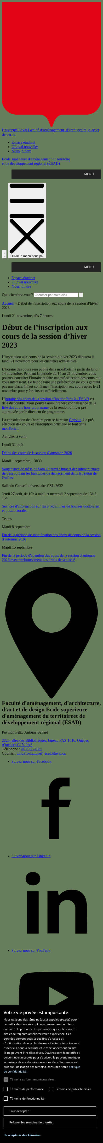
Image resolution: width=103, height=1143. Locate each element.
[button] (22, 1135)
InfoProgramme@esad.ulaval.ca (41, 753)
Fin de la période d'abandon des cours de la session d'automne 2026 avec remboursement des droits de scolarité (48, 557)
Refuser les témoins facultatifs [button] (30, 1122)
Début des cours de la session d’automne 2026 (37, 453)
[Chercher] (4, 254)
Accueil (8, 303)
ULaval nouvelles (24, 147)
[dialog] (51, 1074)
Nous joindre (21, 151)
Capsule (75, 420)
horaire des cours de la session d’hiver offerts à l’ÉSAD (47, 399)
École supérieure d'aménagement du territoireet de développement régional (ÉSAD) (36, 161)
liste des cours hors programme (25, 407)
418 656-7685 (31, 749)
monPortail (10, 428)
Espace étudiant (23, 142)
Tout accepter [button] (19, 1111)
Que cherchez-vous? (17, 295)
